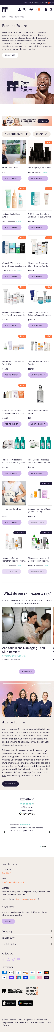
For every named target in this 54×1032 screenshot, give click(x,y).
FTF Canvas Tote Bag (11, 509)
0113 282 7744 (8, 873)
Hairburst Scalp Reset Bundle (11, 215)
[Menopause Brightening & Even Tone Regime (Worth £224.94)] (14, 297)
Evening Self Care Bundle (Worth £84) (12, 362)
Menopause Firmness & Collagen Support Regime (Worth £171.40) (39, 314)
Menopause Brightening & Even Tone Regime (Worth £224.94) (13, 314)
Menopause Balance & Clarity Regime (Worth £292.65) (38, 264)
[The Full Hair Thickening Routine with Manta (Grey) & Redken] (14, 444)
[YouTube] (18, 959)
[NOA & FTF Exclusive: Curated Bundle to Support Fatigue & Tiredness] (14, 395)
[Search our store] (24, 9)
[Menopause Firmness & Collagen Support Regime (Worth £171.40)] (40, 297)
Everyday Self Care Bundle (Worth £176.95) (39, 510)
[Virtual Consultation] (14, 152)
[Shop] (51, 9)
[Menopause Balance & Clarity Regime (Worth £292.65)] (40, 247)
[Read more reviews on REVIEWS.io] (27, 814)
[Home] (4, 991)
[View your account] (19, 9)
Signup (8, 921)
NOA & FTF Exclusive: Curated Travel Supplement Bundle (13, 264)
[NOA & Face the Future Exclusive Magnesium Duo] (40, 198)
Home (4, 17)
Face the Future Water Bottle (38, 412)
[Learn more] (27, 121)
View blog (27, 672)
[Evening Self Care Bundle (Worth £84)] (14, 346)
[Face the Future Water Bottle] (40, 395)
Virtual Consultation (10, 168)
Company (7, 931)
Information (8, 937)
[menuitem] (3, 959)
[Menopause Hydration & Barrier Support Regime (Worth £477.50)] (40, 542)
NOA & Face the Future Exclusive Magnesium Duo (39, 215)
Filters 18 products (14, 134)
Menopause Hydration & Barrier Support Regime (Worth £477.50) (38, 559)
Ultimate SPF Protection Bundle (38, 362)
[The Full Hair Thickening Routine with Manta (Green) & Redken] (40, 444)
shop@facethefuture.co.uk (13, 882)
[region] (27, 832)
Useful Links (9, 944)
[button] (5, 832)
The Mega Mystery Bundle (39, 168)
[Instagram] (8, 959)
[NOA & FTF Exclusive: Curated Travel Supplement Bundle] (14, 247)
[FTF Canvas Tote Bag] (14, 493)
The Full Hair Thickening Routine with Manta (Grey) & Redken (13, 461)
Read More (10, 55)
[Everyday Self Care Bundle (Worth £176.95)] (40, 493)
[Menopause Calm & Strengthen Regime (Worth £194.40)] (14, 542)
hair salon (34, 899)
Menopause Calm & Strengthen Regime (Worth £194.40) (13, 559)
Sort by (39, 134)
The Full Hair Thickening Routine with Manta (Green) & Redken (40, 461)
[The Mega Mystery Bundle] (40, 152)
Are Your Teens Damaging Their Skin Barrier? (23, 650)
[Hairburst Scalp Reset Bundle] (14, 198)
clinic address (21, 899)
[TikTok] (13, 959)
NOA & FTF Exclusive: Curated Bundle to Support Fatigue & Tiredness (13, 412)
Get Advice (10, 784)
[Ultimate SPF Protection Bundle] (40, 346)
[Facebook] (3, 959)
